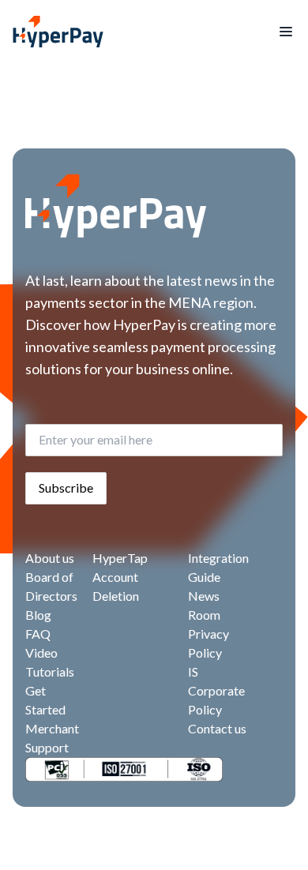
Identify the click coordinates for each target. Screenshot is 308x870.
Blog (38, 614)
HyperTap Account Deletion (120, 576)
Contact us (217, 728)
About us (49, 557)
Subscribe (66, 487)
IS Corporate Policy (216, 690)
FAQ (38, 633)
